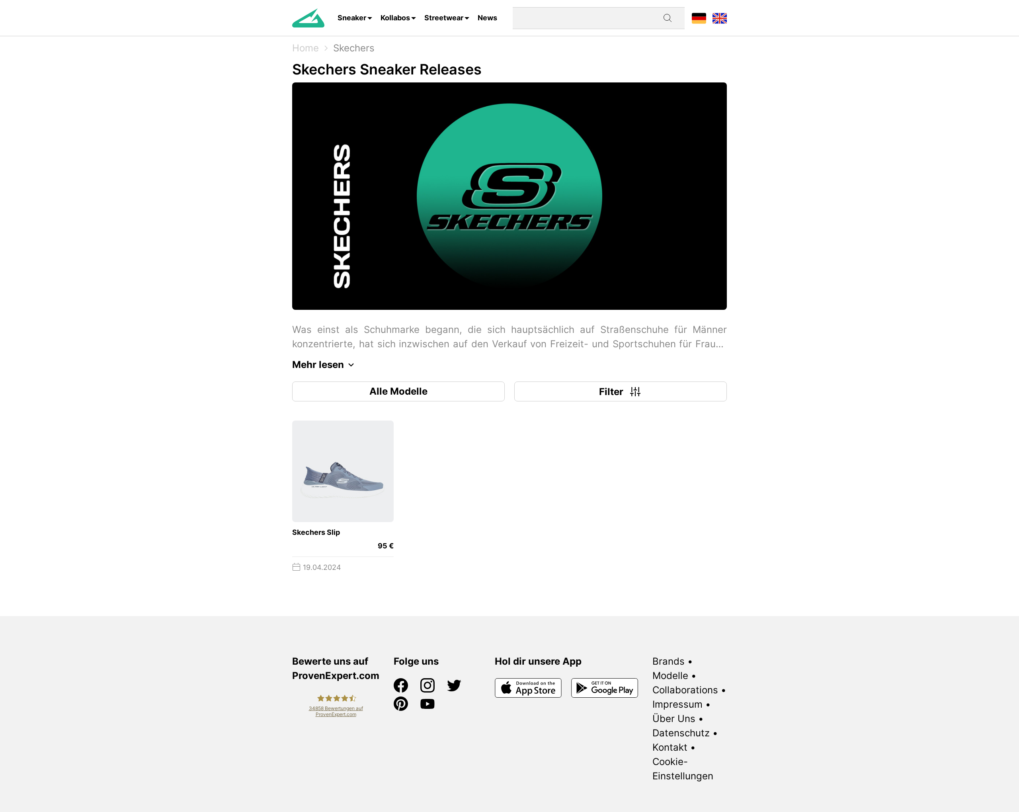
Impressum (677, 704)
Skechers (354, 48)
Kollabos (395, 18)
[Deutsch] (699, 18)
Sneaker (352, 18)
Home (305, 48)
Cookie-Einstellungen (682, 769)
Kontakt (669, 747)
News (487, 18)
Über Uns (673, 718)
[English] (720, 18)
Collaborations (685, 690)
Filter (611, 391)
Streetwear (443, 18)
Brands (668, 661)
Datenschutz (681, 733)
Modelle (670, 675)
